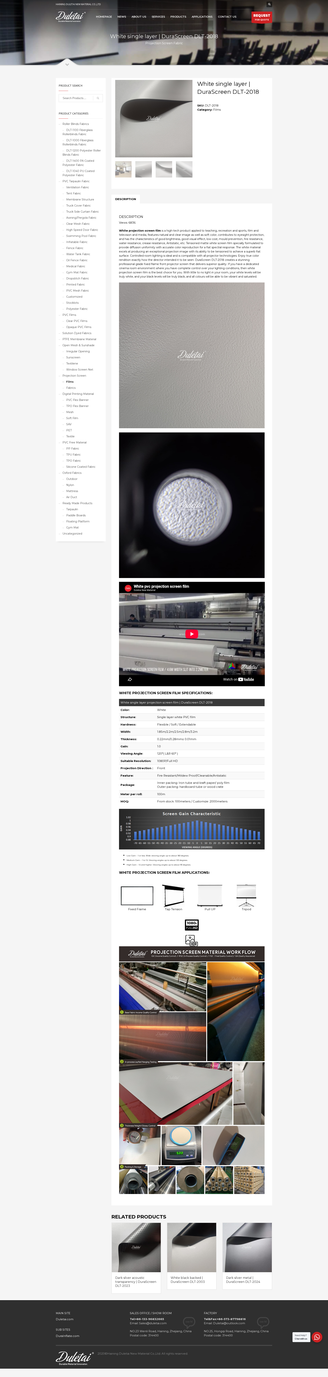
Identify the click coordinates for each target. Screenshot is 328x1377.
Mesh (70, 412)
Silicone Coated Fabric (80, 466)
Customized (74, 296)
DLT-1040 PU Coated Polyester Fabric (78, 173)
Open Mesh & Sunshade (78, 345)
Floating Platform (78, 521)
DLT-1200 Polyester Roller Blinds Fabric (81, 152)
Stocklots (72, 302)
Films (217, 109)
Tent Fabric (73, 193)
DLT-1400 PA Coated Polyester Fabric (78, 163)
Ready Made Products (77, 503)
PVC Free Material (74, 442)
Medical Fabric (75, 266)
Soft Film (72, 418)
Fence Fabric (74, 248)
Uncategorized (72, 533)
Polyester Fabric (77, 309)
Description (125, 199)
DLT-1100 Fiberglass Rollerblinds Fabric (77, 132)
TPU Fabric (73, 454)
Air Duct (71, 497)
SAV (69, 424)
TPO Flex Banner (77, 406)
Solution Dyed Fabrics (76, 333)
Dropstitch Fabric (77, 278)
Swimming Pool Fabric (81, 236)
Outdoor (71, 479)
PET (69, 430)
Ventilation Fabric (77, 187)
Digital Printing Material (78, 394)
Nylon (70, 485)
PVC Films (69, 315)
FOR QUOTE (261, 17)
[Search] (98, 98)
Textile (70, 436)
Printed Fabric (75, 284)
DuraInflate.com (67, 1336)
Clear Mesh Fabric (78, 224)
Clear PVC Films (76, 321)
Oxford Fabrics (71, 473)
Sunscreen (73, 357)
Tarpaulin (72, 509)
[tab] (125, 199)
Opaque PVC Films (78, 327)
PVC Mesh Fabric (77, 290)
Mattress (72, 491)
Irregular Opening (78, 351)
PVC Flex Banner (77, 400)
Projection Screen (74, 375)
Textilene (72, 363)
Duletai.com (64, 1319)
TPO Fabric (73, 460)
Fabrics (71, 388)
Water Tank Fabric (78, 254)
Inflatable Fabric (77, 242)
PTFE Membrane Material (79, 339)
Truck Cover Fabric (78, 205)
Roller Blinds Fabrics (75, 124)
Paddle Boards (76, 515)
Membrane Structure (80, 199)
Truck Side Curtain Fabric (82, 211)
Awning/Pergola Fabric (81, 217)
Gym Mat (72, 527)
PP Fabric (72, 448)
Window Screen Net (79, 369)
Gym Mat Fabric (77, 272)
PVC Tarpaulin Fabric (76, 181)
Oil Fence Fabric (77, 260)
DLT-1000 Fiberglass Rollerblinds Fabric (77, 142)
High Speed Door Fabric (82, 230)
